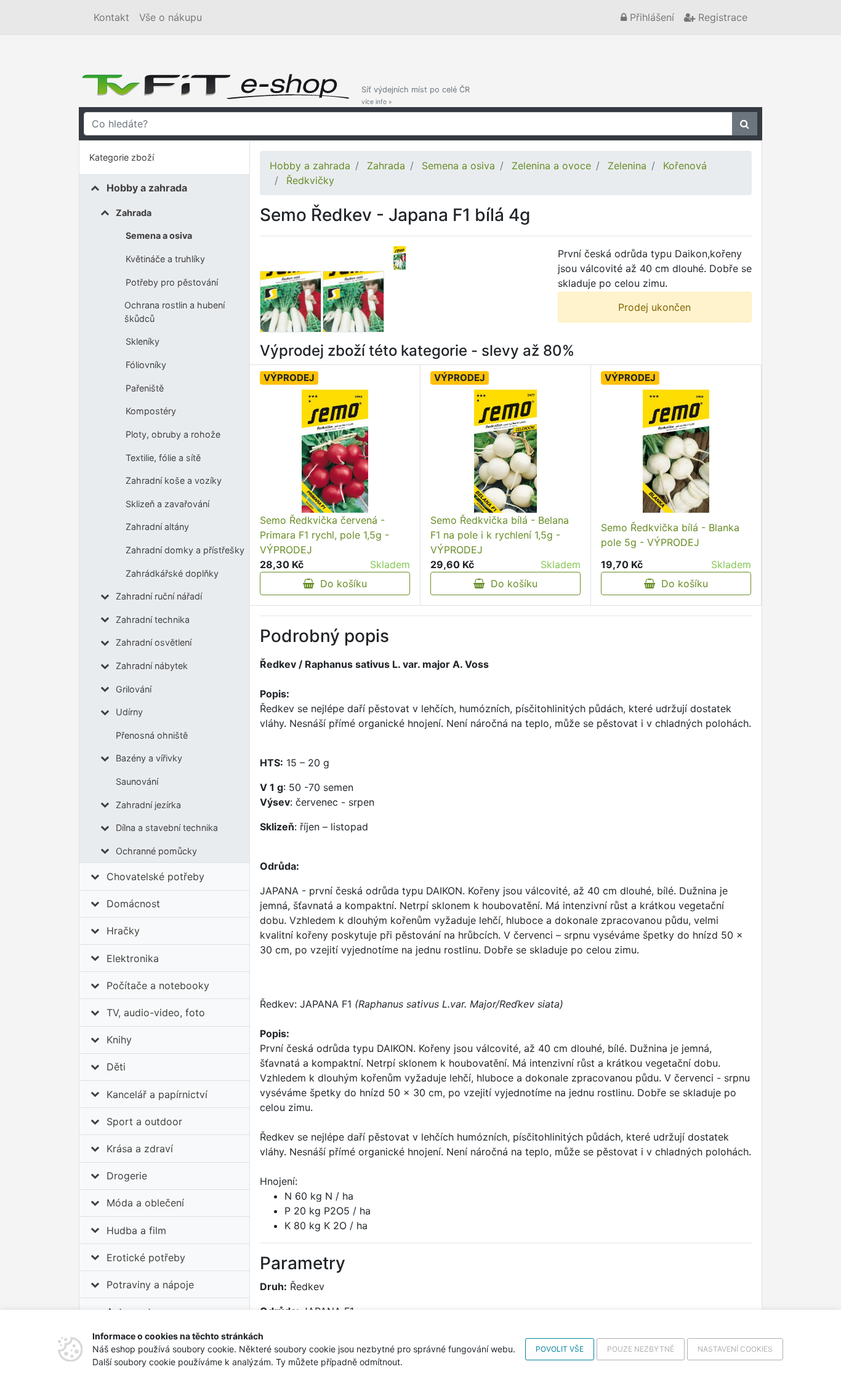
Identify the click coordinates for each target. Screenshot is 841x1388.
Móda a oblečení (145, 1203)
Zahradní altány (157, 526)
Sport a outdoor (144, 1121)
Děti (116, 1067)
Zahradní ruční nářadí (159, 596)
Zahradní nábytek (152, 665)
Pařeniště (145, 388)
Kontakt (111, 17)
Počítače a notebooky (158, 985)
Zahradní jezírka (148, 805)
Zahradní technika (153, 619)
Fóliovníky (146, 364)
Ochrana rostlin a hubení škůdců (174, 312)
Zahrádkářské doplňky (172, 573)
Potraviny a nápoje (150, 1284)
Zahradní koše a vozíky (174, 480)
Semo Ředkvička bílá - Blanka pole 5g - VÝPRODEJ (670, 534)
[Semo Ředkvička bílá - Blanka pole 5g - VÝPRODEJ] (676, 451)
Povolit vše (560, 1349)
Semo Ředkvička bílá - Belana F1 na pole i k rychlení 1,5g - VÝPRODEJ (499, 535)
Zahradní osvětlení (153, 642)
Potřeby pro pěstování (172, 282)
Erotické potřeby (146, 1257)
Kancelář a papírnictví (157, 1094)
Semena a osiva (159, 235)
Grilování (133, 689)
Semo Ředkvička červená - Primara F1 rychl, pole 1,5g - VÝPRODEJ (324, 535)
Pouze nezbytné (640, 1349)
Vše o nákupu (170, 17)
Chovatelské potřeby (155, 876)
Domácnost (133, 903)
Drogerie (127, 1175)
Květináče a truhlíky (165, 259)
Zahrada (133, 212)
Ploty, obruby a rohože (173, 434)
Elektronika (133, 958)
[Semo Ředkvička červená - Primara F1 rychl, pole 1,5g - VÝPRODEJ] (335, 451)
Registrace (721, 17)
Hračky (123, 931)
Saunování (137, 781)
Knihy (119, 1039)
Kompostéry (151, 411)
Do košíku (340, 583)
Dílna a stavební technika (167, 827)
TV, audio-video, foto (156, 1012)
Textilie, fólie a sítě (163, 457)
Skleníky (142, 341)
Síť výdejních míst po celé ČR (415, 95)
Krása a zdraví (140, 1148)
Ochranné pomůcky (156, 851)
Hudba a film (136, 1230)
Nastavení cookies (735, 1349)
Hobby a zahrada (147, 188)
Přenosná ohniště (152, 735)
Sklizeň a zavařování (167, 504)
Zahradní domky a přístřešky (185, 550)
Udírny (129, 712)
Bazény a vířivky (149, 758)
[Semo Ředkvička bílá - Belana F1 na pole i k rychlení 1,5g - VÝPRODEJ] (505, 451)
